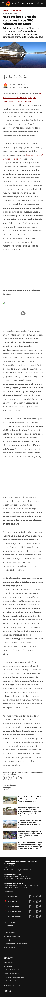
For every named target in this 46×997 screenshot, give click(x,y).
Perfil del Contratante (13, 936)
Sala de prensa (11, 947)
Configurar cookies (13, 986)
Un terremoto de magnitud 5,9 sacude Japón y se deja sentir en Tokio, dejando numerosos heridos (30, 835)
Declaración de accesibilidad (14, 977)
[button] (23, 55)
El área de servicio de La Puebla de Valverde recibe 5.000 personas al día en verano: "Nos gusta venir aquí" (30, 824)
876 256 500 (15, 870)
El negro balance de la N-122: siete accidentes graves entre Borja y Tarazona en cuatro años (30, 799)
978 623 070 (15, 879)
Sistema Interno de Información (16, 944)
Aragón (7, 789)
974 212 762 (15, 887)
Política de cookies (10, 981)
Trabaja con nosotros (13, 940)
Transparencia (10, 932)
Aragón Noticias (13, 10)
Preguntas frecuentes (11, 973)
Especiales (9, 929)
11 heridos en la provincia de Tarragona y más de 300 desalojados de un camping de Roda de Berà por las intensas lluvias (29, 812)
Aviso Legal (8, 966)
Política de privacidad (11, 970)
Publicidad (9, 925)
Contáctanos (8, 962)
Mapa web (9, 951)
